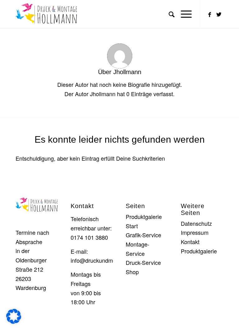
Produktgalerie (144, 216)
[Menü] (183, 14)
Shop (132, 272)
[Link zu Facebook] (209, 14)
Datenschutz (196, 223)
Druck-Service (143, 262)
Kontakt (190, 242)
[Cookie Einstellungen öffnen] (13, 321)
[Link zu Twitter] (218, 14)
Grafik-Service (143, 235)
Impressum (195, 232)
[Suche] (168, 14)
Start (132, 226)
